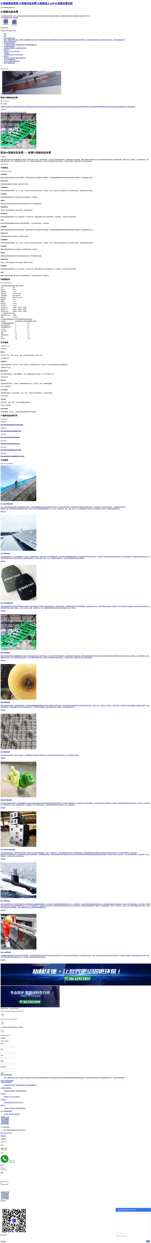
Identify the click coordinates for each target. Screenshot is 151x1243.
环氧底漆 (27, 44)
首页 (5, 36)
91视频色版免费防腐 (73, 106)
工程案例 (6, 53)
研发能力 (6, 51)
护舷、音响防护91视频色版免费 (24, 1077)
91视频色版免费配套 (9, 43)
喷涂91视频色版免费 (9, 38)
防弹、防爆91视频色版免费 (90, 1077)
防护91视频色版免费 (53, 40)
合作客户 (20, 54)
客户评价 (15, 54)
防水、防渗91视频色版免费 (117, 40)
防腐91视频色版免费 (64, 40)
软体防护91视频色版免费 (40, 40)
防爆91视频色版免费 (61, 106)
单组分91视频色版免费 (10, 41)
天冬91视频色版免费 (103, 40)
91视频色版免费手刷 (21, 48)
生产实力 (11, 51)
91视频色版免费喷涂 (9, 48)
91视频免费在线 (8, 54)
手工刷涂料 (7, 44)
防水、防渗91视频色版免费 (117, 1077)
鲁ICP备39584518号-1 (6, 1133)
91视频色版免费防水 (84, 106)
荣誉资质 (17, 61)
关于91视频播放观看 (6, 17)
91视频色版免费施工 (9, 46)
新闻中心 (6, 56)
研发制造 (6, 49)
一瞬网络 (3, 1138)
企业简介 (6, 61)
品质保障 (17, 51)
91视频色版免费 (5, 106)
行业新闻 (11, 58)
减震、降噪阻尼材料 (9, 40)
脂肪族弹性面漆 (20, 44)
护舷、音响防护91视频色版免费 (24, 40)
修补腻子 (12, 44)
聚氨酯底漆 (33, 44)
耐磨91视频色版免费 (76, 40)
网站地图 (15, 17)
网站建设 (3, 1136)
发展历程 (11, 61)
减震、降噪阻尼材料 (9, 1077)
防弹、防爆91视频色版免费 (90, 40)
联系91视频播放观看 (9, 63)
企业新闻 (6, 58)
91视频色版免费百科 (20, 58)
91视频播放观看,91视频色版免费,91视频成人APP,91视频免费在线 (37, 3)
